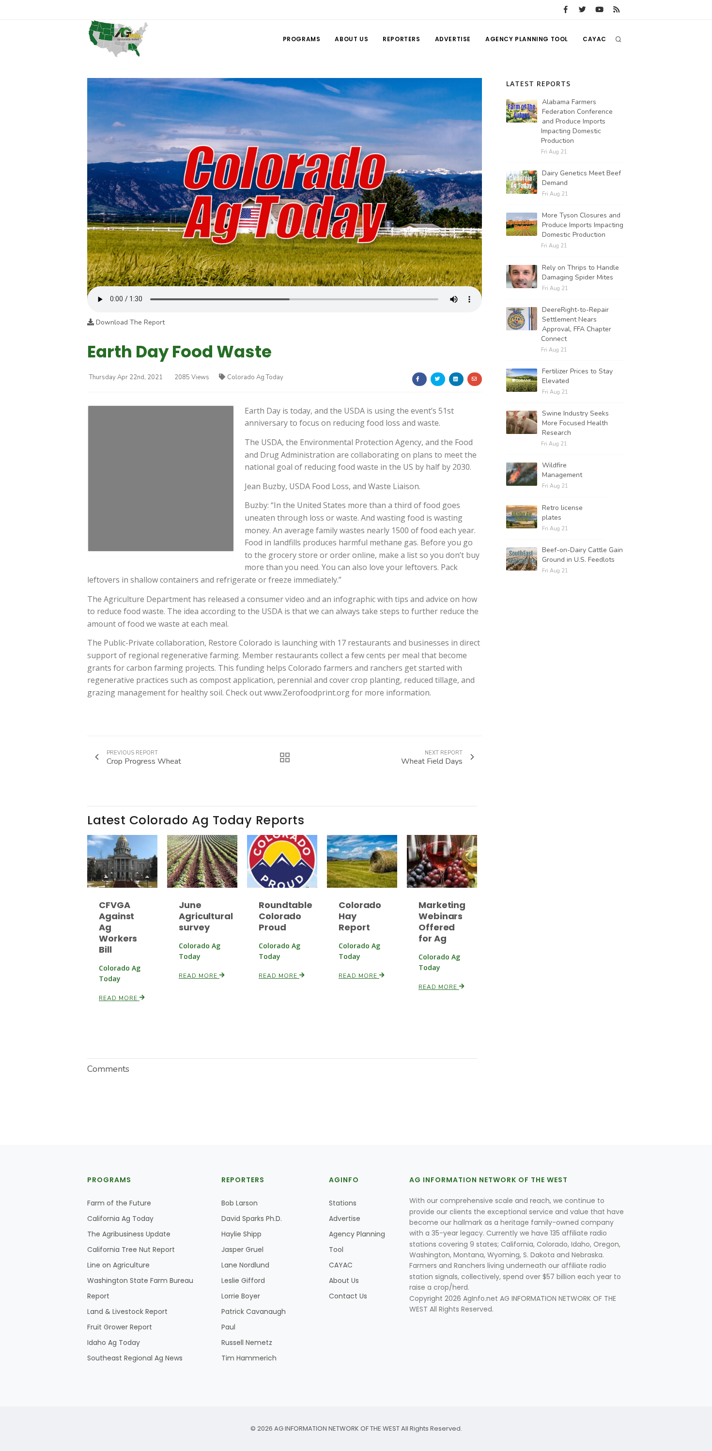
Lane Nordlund (245, 1265)
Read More (119, 998)
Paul (228, 1327)
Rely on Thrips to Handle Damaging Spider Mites (580, 272)
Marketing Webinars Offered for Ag (441, 921)
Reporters (401, 39)
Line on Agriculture (118, 1265)
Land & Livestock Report (127, 1311)
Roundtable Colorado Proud (285, 916)
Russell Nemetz (246, 1342)
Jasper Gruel (242, 1249)
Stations (342, 1203)
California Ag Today (120, 1218)
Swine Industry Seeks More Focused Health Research (575, 423)
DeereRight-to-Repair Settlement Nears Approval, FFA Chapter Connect (576, 324)
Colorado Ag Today (255, 377)
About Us (351, 39)
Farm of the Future (119, 1203)
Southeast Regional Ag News (135, 1358)
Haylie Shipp (241, 1234)
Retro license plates (562, 512)
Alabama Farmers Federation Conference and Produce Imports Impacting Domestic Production (577, 121)
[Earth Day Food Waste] (284, 181)
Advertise (453, 39)
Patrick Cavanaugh (253, 1311)
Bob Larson (239, 1203)
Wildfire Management (562, 470)
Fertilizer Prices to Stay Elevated (577, 376)
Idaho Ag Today (113, 1342)
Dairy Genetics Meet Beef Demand (581, 178)
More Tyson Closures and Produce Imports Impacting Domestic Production (582, 225)
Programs (302, 39)
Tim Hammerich (249, 1358)
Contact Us (348, 1296)
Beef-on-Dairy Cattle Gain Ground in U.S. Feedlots (582, 554)
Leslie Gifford (243, 1280)
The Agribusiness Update (128, 1234)
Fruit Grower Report (119, 1327)
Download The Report (129, 322)
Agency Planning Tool (526, 39)
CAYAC (594, 39)
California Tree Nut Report (131, 1249)
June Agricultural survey (206, 916)
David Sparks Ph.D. (251, 1218)
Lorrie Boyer (240, 1296)
